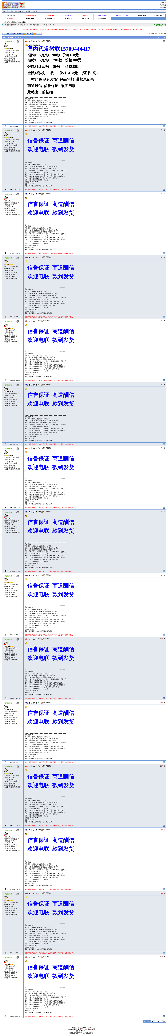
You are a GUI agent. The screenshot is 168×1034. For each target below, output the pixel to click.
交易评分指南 (158, 16)
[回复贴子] (37, 33)
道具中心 (29, 11)
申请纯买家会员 (50, 18)
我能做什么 (36, 11)
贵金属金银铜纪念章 (33, 25)
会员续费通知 (102, 18)
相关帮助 (163, 7)
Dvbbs (79, 1027)
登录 (4, 11)
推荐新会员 (85, 18)
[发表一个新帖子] (7, 33)
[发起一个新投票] (27, 33)
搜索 (12, 11)
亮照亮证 (48, 41)
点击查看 (14, 56)
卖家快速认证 (68, 18)
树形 (159, 37)
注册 (8, 11)
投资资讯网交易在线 (10, 25)
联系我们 (163, 5)
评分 (39, 41)
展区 (23, 11)
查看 (44, 41)
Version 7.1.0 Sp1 (87, 1027)
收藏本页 (163, 3)
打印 (163, 37)
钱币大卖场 (21, 25)
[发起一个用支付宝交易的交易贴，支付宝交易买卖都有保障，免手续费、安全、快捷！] (17, 33)
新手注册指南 (30, 18)
